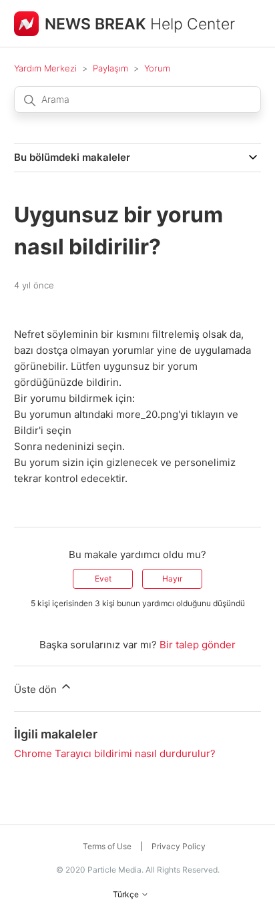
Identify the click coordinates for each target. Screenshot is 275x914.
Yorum (157, 68)
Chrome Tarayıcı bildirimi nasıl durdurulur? (115, 753)
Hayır (172, 579)
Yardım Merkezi (45, 68)
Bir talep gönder (198, 644)
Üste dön (36, 689)
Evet (103, 579)
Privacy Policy (179, 846)
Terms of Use (107, 846)
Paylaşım (110, 68)
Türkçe (127, 894)
